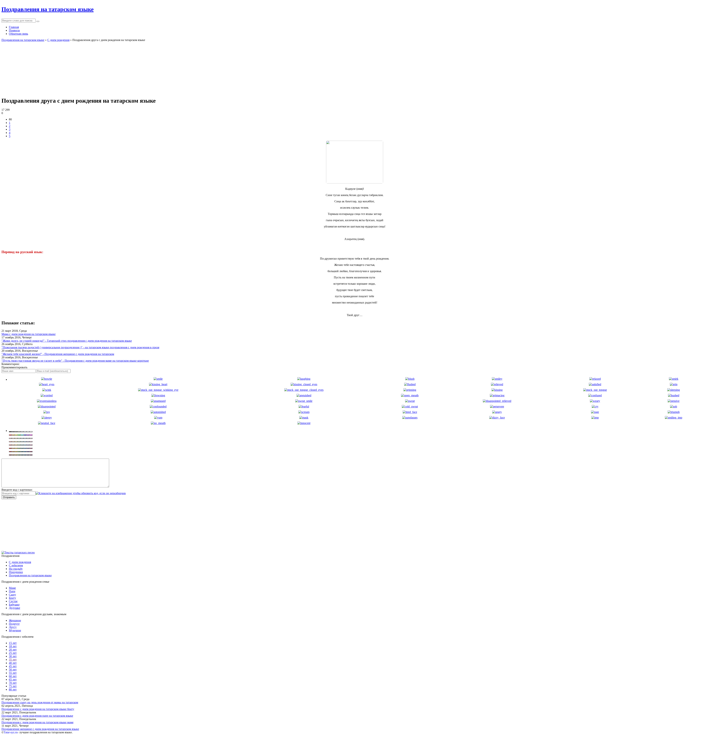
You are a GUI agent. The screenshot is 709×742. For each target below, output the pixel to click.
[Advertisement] (112, 67)
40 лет (13, 662)
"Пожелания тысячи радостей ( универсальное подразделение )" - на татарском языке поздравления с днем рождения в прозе (80, 347)
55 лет (13, 672)
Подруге (14, 623)
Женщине (15, 620)
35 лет (13, 659)
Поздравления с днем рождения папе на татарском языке (37, 715)
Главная (14, 27)
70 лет (13, 682)
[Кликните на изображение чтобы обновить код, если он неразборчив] (81, 493)
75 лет (13, 686)
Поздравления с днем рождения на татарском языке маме (37, 722)
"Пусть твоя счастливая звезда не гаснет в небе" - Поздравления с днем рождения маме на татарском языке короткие (75, 360)
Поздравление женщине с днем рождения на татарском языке (40, 729)
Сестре (13, 601)
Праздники (16, 572)
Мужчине (15, 630)
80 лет (13, 689)
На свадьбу (16, 568)
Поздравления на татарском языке (30, 575)
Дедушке (14, 607)
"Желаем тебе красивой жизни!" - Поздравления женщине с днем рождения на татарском (57, 354)
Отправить (9, 497)
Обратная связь (18, 33)
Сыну (12, 594)
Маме (12, 588)
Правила (14, 30)
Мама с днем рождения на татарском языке (28, 334)
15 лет (13, 643)
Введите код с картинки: (16, 489)
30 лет (13, 656)
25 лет (13, 652)
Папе (12, 591)
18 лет (13, 646)
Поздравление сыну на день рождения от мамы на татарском (39, 702)
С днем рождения (20, 562)
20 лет (13, 649)
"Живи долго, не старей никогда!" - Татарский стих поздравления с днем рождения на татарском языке (66, 340)
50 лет (13, 669)
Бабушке (14, 604)
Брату (12, 597)
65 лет (13, 679)
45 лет (13, 666)
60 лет (13, 676)
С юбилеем (16, 565)
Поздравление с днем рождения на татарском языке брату (37, 709)
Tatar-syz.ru (11, 732)
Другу (13, 627)
